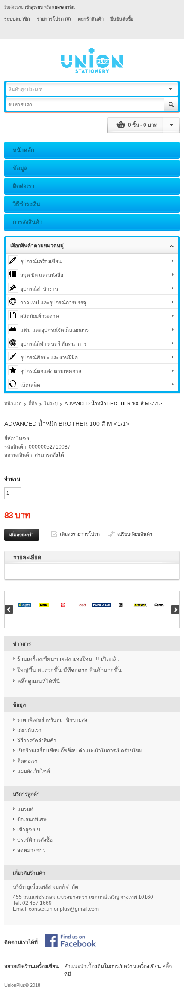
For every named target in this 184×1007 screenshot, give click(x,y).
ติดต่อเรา (23, 186)
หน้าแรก (13, 403)
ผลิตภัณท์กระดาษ (39, 316)
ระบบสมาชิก (17, 18)
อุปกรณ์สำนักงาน (39, 289)
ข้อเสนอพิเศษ (32, 819)
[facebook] (70, 941)
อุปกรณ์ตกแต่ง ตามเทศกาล (50, 371)
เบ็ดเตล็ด (30, 385)
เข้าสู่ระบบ (34, 7)
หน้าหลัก (23, 150)
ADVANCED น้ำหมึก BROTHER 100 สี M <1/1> (113, 403)
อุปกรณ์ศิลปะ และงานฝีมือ (49, 358)
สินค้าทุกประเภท (25, 89)
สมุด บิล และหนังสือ (41, 275)
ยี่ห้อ (33, 403)
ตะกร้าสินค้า (91, 18)
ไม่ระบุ (51, 403)
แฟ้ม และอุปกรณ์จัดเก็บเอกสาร (54, 330)
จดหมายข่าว (31, 850)
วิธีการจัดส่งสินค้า (36, 740)
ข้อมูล (20, 168)
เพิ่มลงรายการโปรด (80, 534)
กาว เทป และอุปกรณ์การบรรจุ (53, 303)
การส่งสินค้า (27, 222)
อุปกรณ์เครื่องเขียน (41, 261)
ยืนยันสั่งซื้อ (122, 18)
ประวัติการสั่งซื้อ (35, 840)
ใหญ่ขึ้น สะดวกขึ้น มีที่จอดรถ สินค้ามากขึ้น (69, 670)
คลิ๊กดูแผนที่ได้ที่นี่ (38, 681)
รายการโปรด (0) (54, 18)
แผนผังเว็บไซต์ (33, 771)
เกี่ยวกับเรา (29, 730)
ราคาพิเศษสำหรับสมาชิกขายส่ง (52, 720)
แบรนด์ (25, 809)
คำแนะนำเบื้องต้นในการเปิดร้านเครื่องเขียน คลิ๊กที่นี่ (118, 970)
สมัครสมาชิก (63, 7)
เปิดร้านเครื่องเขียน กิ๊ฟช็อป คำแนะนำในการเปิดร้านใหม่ (79, 751)
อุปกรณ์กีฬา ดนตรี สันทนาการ (53, 344)
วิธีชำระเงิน (26, 204)
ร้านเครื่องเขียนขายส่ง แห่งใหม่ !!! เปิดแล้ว (68, 659)
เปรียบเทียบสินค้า (134, 534)
